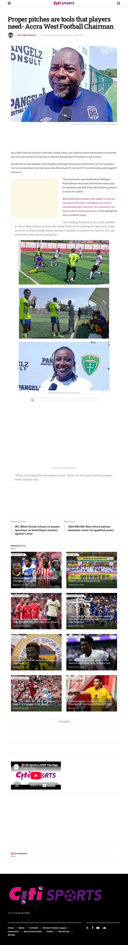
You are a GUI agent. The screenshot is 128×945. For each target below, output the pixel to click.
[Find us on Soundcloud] (104, 928)
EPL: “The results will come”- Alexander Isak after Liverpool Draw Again (34, 703)
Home (11, 927)
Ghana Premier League (54, 927)
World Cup (63, 931)
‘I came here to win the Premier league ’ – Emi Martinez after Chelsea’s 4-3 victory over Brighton (91, 619)
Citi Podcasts (20, 853)
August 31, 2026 (22, 585)
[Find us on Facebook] (92, 928)
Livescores (13, 931)
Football (72, 555)
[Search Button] (118, 3)
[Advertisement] (68, 138)
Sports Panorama (33, 931)
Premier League (19, 596)
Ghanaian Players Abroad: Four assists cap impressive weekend (35, 579)
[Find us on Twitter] (87, 928)
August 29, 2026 (22, 667)
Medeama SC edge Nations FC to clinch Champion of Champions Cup (89, 579)
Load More (64, 721)
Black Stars (18, 555)
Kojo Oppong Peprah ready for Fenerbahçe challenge (35, 661)
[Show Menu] (9, 3)
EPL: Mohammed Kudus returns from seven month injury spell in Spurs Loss (89, 661)
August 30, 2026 (77, 585)
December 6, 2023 (49, 35)
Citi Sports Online (22, 913)
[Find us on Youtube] (97, 928)
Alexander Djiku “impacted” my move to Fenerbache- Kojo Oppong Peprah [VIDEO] (90, 703)
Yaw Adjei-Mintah (26, 35)
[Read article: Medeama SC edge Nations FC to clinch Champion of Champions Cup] (91, 570)
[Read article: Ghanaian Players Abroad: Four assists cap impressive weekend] (36, 570)
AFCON (11, 934)
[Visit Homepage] (63, 3)
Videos (50, 931)
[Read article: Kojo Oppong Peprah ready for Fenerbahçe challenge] (36, 652)
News (21, 927)
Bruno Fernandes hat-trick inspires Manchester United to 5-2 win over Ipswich (36, 620)
